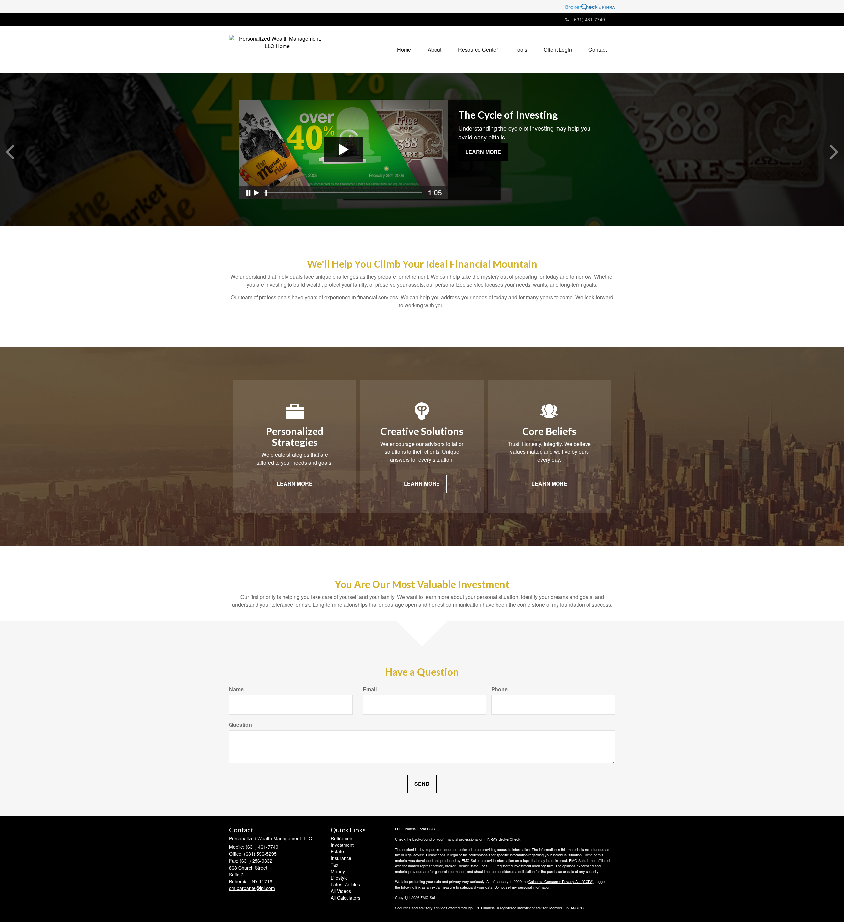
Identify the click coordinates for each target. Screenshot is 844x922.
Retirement (342, 838)
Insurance (341, 858)
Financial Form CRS (418, 828)
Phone (499, 689)
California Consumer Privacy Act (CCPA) (561, 881)
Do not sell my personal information (522, 887)
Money (338, 871)
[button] (434, 50)
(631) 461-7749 (588, 19)
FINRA (568, 907)
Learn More (483, 152)
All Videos (341, 891)
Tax (334, 864)
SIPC (579, 907)
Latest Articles (345, 884)
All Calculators (345, 897)
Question (240, 724)
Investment (342, 845)
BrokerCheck (509, 839)
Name (236, 689)
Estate (337, 851)
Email (370, 689)
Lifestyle (339, 878)
